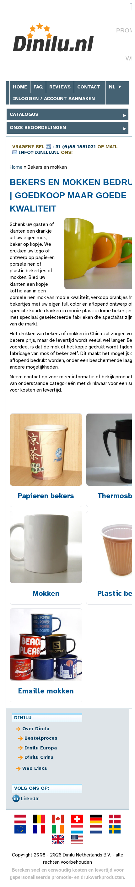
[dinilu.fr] (39, 829)
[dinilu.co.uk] (58, 839)
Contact (88, 87)
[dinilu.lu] (77, 829)
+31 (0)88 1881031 (74, 147)
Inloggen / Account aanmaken (54, 98)
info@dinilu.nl (39, 152)
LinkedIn (30, 798)
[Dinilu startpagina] (57, 37)
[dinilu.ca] (58, 819)
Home (20, 87)
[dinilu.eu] (20, 829)
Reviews (60, 87)
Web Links (34, 768)
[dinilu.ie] (58, 829)
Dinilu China (38, 757)
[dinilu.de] (96, 819)
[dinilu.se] (115, 829)
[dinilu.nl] (96, 829)
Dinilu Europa (40, 748)
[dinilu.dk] (115, 819)
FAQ (38, 87)
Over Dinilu (35, 729)
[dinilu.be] (39, 819)
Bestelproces (40, 738)
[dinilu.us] (77, 839)
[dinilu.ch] (77, 819)
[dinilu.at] (20, 819)
